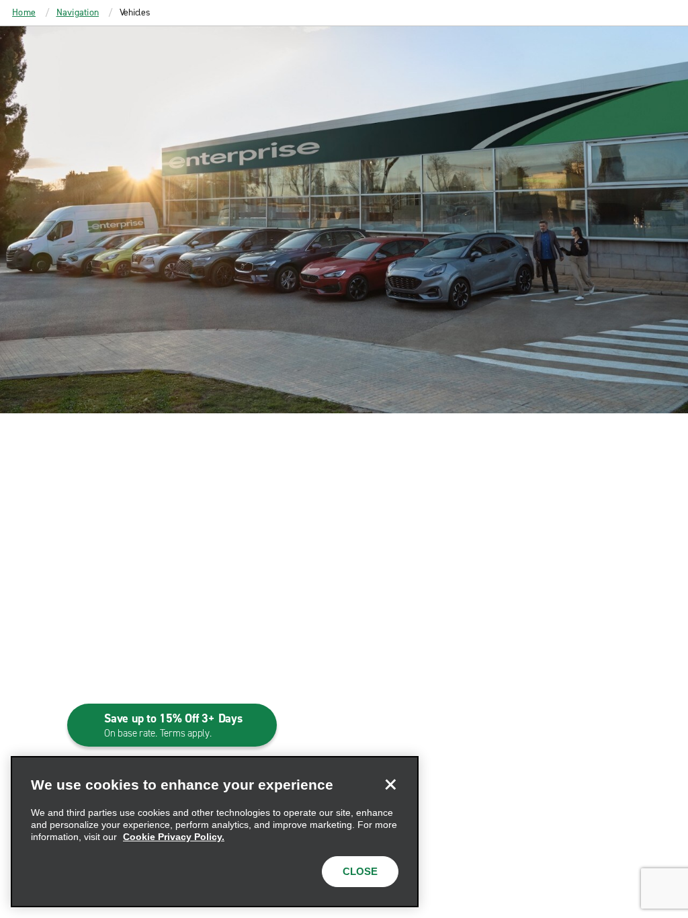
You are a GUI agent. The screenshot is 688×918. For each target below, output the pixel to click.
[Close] (390, 784)
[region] (215, 831)
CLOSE (360, 871)
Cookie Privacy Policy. (173, 836)
